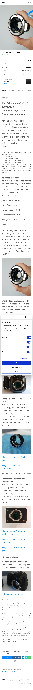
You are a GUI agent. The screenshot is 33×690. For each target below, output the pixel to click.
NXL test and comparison (14, 594)
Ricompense (12, 90)
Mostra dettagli (24, 358)
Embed (7, 661)
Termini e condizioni (14, 680)
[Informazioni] (30, 70)
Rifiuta (16, 371)
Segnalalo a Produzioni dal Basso (10, 671)
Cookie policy (22, 680)
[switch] (29, 342)
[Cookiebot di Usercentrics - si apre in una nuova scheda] (24, 317)
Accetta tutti (16, 362)
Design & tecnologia (26, 74)
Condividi (5, 55)
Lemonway (29, 683)
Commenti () (20, 90)
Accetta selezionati (16, 367)
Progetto (4, 90)
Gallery (28, 90)
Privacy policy (28, 680)
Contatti (4, 83)
